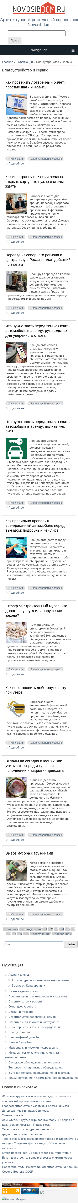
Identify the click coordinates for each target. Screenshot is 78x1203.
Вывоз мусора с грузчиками (29, 853)
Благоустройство (20, 1032)
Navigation (39, 50)
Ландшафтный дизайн (24, 1037)
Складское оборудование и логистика (34, 1062)
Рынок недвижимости (23, 991)
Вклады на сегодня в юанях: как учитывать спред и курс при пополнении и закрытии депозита (34, 766)
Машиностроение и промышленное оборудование (43, 1077)
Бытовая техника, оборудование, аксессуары (39, 1072)
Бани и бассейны (20, 1042)
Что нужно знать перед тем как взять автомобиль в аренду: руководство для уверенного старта (37, 331)
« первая (12, 929)
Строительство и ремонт (25, 1001)
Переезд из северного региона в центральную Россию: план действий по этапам (38, 260)
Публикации (25, 61)
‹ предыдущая (32, 929)
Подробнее (16, 163)
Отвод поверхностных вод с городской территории (36, 1152)
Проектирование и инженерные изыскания (38, 996)
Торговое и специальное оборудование (36, 1067)
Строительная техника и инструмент (33, 1022)
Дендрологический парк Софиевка (25, 1110)
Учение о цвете (12, 1115)
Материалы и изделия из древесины (33, 1047)
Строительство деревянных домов (32, 1016)
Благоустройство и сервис (46, 158)
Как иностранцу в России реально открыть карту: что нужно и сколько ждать (36, 181)
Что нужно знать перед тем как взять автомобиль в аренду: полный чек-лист (37, 426)
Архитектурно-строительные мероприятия (40, 980)
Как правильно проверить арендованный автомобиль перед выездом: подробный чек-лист (35, 525)
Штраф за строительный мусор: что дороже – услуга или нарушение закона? (36, 611)
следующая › (42, 933)
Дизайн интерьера (21, 1011)
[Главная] (39, 13)
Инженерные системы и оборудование (35, 1027)
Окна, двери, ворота (22, 1006)
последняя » (63, 933)
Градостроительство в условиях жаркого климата (35, 1105)
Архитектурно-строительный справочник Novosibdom (39, 22)
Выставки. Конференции (28, 985)
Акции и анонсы (19, 974)
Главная (7, 61)
